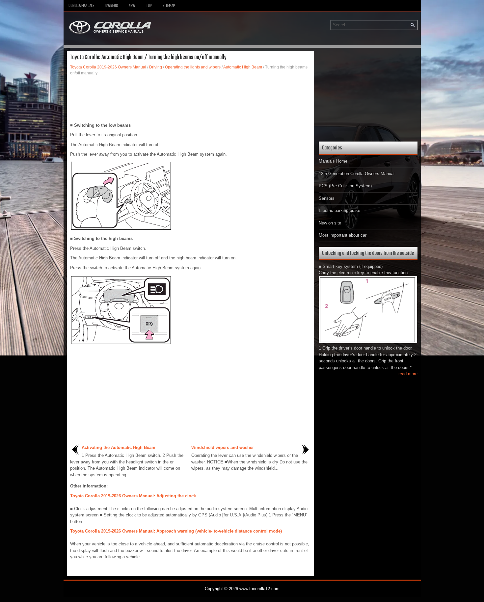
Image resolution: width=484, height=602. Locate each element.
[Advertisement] (190, 99)
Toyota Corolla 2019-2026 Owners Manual (108, 67)
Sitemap (169, 6)
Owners (111, 6)
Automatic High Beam (242, 67)
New (132, 6)
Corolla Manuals (81, 6)
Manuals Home (333, 161)
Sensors (327, 198)
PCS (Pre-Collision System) (345, 185)
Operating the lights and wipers (193, 67)
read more (407, 373)
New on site (330, 223)
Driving (155, 67)
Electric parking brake (339, 210)
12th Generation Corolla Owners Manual (356, 173)
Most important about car (342, 235)
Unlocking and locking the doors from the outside (368, 253)
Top (149, 6)
